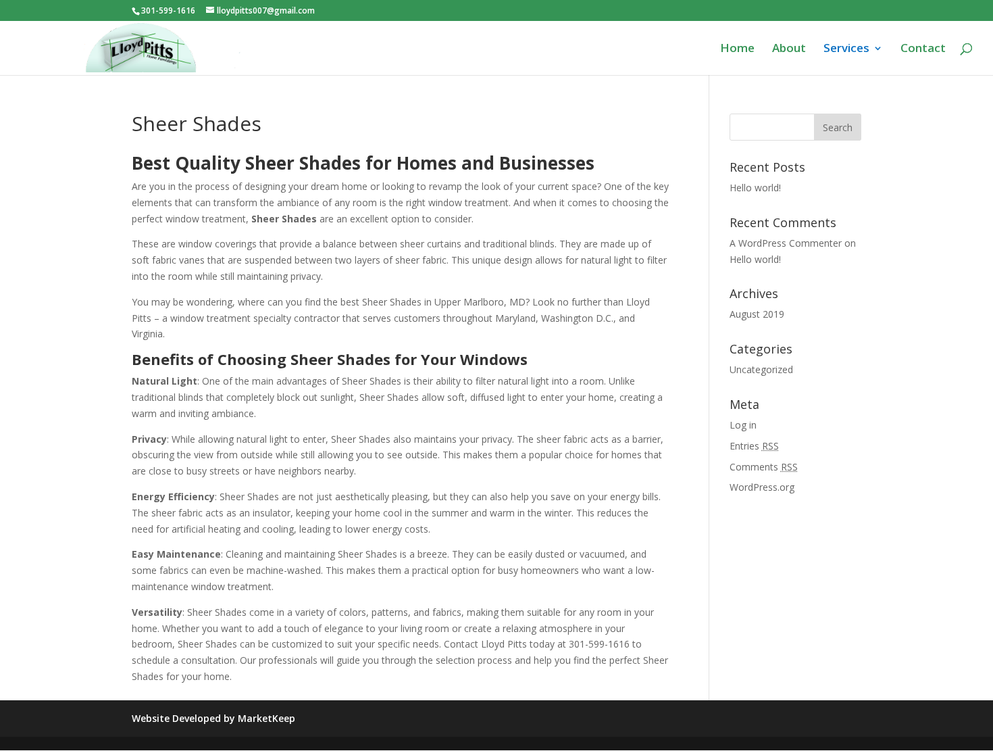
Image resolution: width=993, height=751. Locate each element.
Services (846, 49)
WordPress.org (762, 487)
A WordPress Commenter (786, 243)
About (789, 49)
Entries (754, 445)
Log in (743, 424)
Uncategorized (761, 369)
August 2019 (757, 314)
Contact (923, 49)
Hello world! (755, 187)
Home (737, 49)
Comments (764, 466)
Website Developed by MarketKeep (213, 718)
